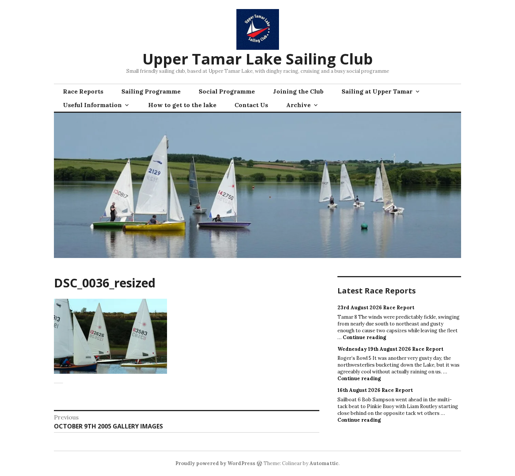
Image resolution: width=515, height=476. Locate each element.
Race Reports (83, 91)
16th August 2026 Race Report (375, 390)
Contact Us (251, 105)
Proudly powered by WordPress (215, 463)
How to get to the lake (182, 105)
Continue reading (364, 337)
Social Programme (227, 91)
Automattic (324, 463)
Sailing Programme (151, 91)
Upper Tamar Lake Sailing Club (258, 58)
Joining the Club (298, 91)
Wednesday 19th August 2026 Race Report (390, 349)
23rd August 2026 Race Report (375, 307)
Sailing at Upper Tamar (377, 91)
